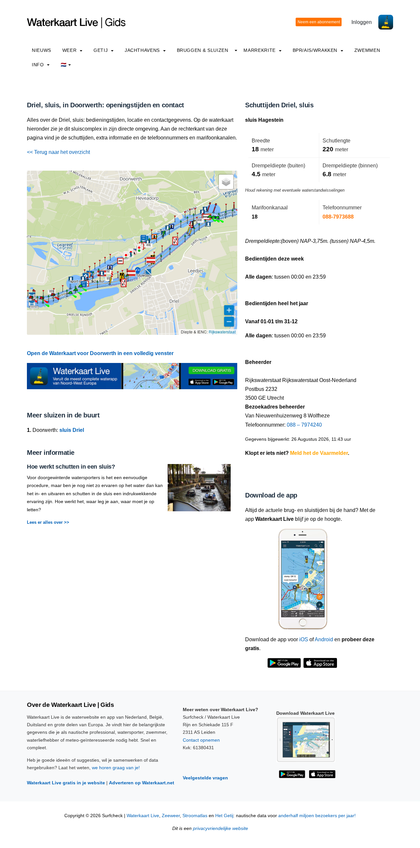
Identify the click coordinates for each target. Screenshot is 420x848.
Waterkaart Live (143, 815)
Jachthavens (143, 50)
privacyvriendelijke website (220, 828)
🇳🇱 (64, 64)
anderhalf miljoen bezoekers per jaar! (317, 815)
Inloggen (361, 22)
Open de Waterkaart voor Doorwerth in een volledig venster (100, 353)
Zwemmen (367, 50)
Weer (70, 50)
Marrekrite (260, 50)
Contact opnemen (201, 740)
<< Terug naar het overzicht (58, 152)
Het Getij (224, 815)
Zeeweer (171, 815)
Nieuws (41, 50)
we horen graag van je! (116, 767)
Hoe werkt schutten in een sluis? (71, 466)
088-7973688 (338, 217)
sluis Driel (71, 430)
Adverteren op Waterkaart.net (141, 782)
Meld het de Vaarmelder (319, 453)
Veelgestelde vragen (205, 777)
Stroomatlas (194, 815)
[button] (219, 220)
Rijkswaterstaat (222, 331)
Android (324, 639)
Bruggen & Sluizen (202, 50)
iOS (303, 639)
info (38, 64)
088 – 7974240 (304, 425)
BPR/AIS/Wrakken (316, 50)
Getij (101, 50)
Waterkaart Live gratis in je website (66, 782)
